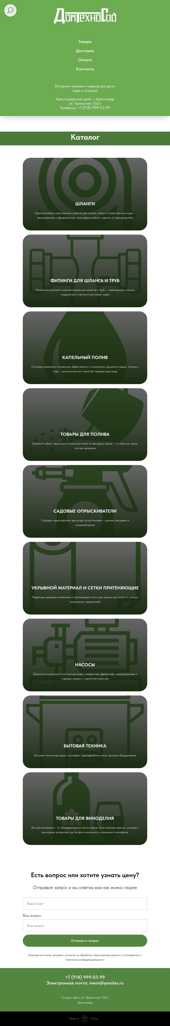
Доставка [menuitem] (85, 50)
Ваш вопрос (32, 915)
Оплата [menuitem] (85, 59)
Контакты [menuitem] (85, 68)
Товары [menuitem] (85, 41)
